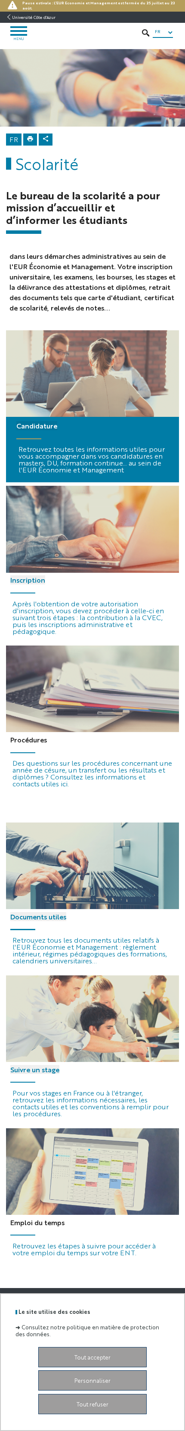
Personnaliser (92, 1380)
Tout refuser (92, 1404)
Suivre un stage (34, 1069)
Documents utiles (38, 916)
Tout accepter (92, 1357)
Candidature (36, 425)
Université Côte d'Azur (34, 17)
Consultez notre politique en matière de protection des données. (87, 1330)
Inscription (27, 579)
